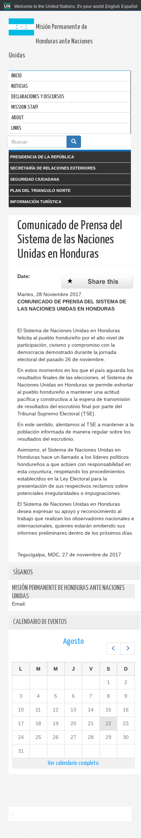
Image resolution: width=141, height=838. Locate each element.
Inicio (16, 75)
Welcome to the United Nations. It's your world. (59, 6)
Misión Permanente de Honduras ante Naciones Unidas (51, 41)
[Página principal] (8, 6)
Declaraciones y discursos (37, 96)
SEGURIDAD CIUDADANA (34, 179)
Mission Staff (24, 107)
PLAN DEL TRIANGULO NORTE (40, 190)
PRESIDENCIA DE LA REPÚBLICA (42, 157)
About (17, 117)
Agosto (73, 641)
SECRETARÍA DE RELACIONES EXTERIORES (52, 168)
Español (129, 6)
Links (16, 128)
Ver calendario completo (73, 763)
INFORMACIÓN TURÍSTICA (35, 202)
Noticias (19, 86)
